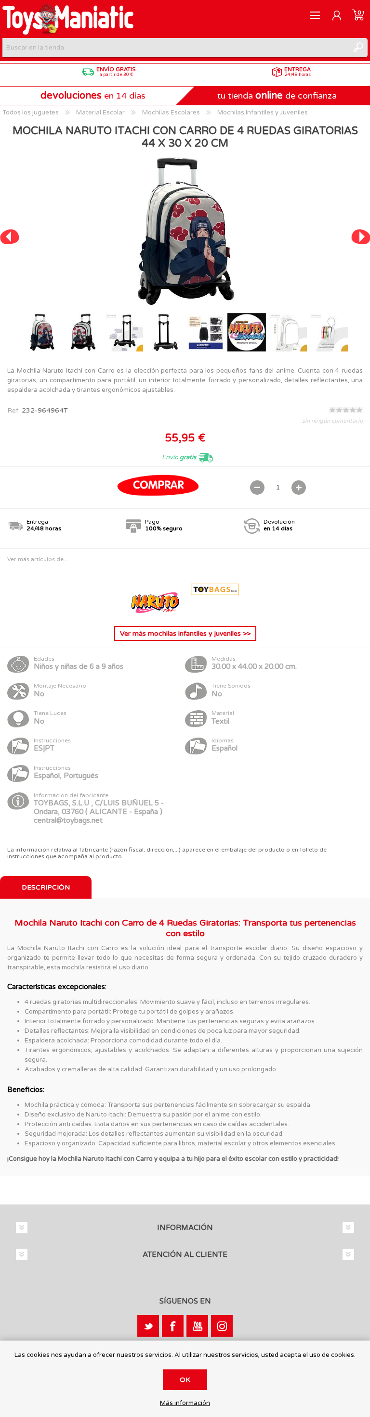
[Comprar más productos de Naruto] (156, 611)
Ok (185, 1380)
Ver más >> (185, 633)
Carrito (358, 15)
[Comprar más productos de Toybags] (215, 611)
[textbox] (175, 47)
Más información (185, 1403)
